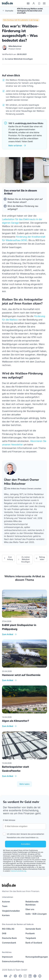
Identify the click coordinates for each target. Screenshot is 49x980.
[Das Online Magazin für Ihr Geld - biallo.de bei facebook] (20, 976)
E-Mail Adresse (9, 820)
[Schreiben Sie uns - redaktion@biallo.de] (39, 976)
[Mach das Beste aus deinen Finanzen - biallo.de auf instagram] (25, 976)
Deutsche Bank (9, 938)
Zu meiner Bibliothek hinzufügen (19, 59)
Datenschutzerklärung (18, 871)
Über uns (30, 909)
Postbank (30, 933)
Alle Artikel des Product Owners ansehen (24, 488)
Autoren (6, 901)
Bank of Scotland (34, 942)
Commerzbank (9, 942)
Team (4, 906)
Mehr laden (24, 784)
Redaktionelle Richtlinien (32, 903)
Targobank (31, 938)
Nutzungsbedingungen (36, 957)
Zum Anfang (10, 558)
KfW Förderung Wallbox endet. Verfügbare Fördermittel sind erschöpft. (30, 10)
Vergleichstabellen (11, 911)
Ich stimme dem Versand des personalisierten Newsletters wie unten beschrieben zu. (25, 836)
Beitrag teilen (42, 558)
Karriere (6, 915)
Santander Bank (33, 929)
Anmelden (25, 844)
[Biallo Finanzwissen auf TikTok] (10, 976)
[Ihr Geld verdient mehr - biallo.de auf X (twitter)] (34, 976)
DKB (4, 933)
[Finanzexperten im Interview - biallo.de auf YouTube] (5, 976)
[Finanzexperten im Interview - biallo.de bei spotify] (15, 976)
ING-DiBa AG (8, 929)
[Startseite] (7, 3)
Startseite (9, 11)
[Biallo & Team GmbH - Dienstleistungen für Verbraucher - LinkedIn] (30, 976)
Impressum (7, 957)
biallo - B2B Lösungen (36, 914)
